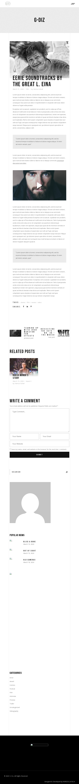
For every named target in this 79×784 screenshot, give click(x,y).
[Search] (66, 472)
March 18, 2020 (28, 562)
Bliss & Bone (29, 542)
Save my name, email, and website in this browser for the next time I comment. (39, 449)
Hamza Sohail (38, 89)
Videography (14, 711)
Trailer (12, 704)
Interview (13, 696)
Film (27, 89)
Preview (12, 700)
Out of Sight (29, 551)
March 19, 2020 (18, 381)
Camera (12, 685)
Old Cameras (29, 560)
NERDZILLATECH (69, 782)
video (40, 302)
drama (23, 302)
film (28, 302)
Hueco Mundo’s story (20, 376)
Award (28, 381)
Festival (12, 689)
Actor (11, 678)
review (33, 302)
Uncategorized (15, 707)
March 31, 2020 (18, 89)
